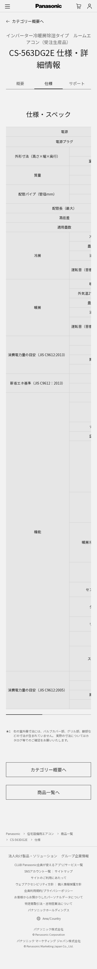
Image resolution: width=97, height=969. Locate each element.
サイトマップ (64, 871)
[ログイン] (89, 6)
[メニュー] (7, 6)
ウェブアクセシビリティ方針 (34, 884)
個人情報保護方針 (70, 884)
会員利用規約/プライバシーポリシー (48, 890)
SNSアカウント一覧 (37, 871)
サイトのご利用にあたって (48, 877)
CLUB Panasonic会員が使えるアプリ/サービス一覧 (48, 865)
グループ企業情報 (75, 855)
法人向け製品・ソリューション (32, 855)
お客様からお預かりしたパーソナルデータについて (48, 897)
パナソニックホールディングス (48, 910)
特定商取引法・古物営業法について (48, 903)
